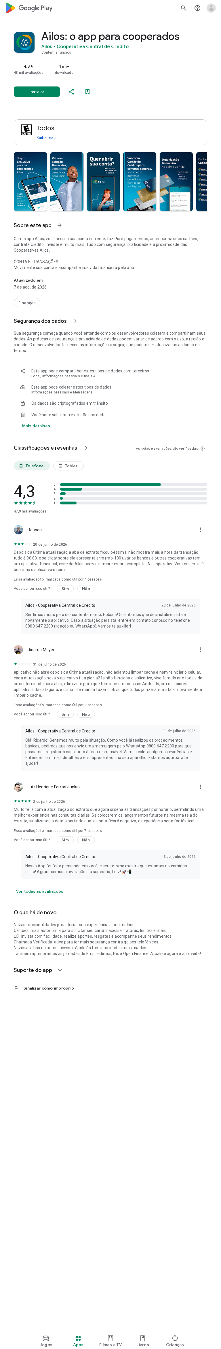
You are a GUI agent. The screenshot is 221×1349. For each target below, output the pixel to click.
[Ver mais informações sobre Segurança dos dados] (75, 321)
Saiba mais (46, 137)
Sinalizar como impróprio (44, 988)
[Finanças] (27, 302)
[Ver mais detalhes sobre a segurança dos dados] (36, 426)
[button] (30, 181)
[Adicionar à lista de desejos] (87, 92)
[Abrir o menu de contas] (211, 8)
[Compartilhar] (71, 92)
